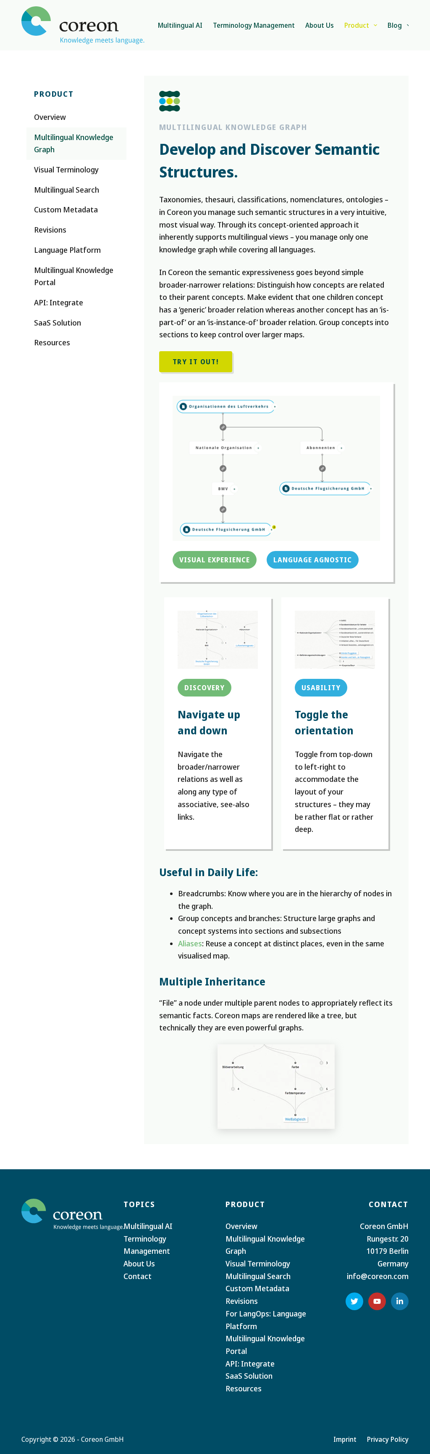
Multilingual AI (180, 25)
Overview (241, 1226)
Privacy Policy (388, 1439)
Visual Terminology (257, 1263)
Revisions (241, 1301)
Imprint (345, 1439)
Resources (243, 1388)
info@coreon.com (378, 1276)
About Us (319, 25)
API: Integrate (250, 1364)
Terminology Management (254, 25)
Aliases (190, 943)
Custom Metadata (257, 1288)
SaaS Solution (249, 1376)
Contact (137, 1276)
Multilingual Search (258, 1276)
